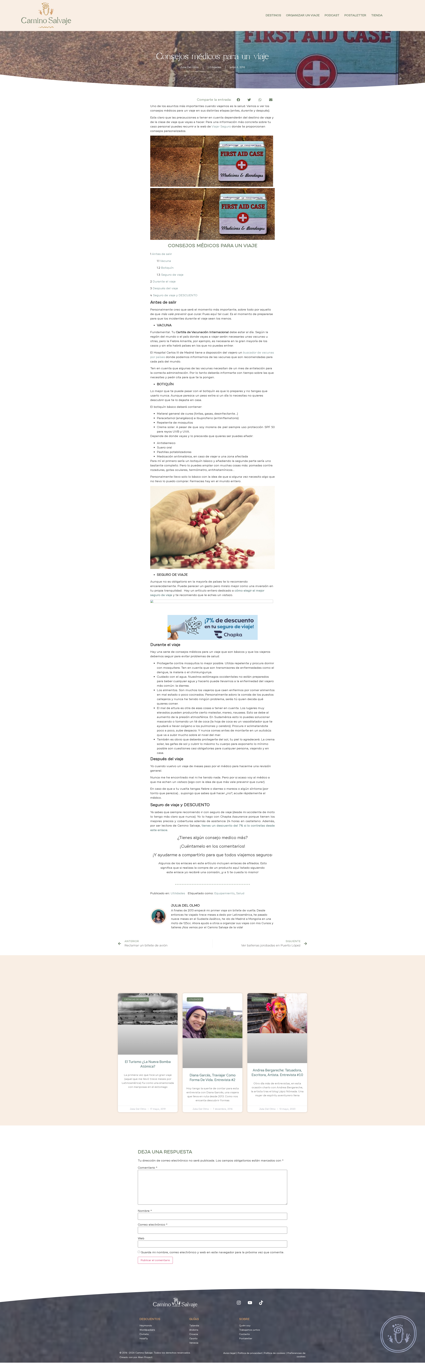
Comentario (147, 1167)
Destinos (273, 15)
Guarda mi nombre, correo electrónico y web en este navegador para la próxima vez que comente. (212, 1252)
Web (141, 1238)
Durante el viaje (164, 281)
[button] (238, 99)
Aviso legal (229, 1353)
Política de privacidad (250, 1353)
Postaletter (355, 15)
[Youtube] (250, 1302)
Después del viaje (165, 288)
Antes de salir (162, 254)
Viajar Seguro (221, 126)
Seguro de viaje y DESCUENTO (175, 295)
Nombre (145, 1210)
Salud (240, 893)
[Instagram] (239, 1302)
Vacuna (165, 261)
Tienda (376, 15)
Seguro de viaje (172, 275)
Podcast (332, 15)
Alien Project (145, 1357)
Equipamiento (224, 893)
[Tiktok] (261, 1302)
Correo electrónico (153, 1224)
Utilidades (214, 67)
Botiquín (167, 268)
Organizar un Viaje (303, 15)
